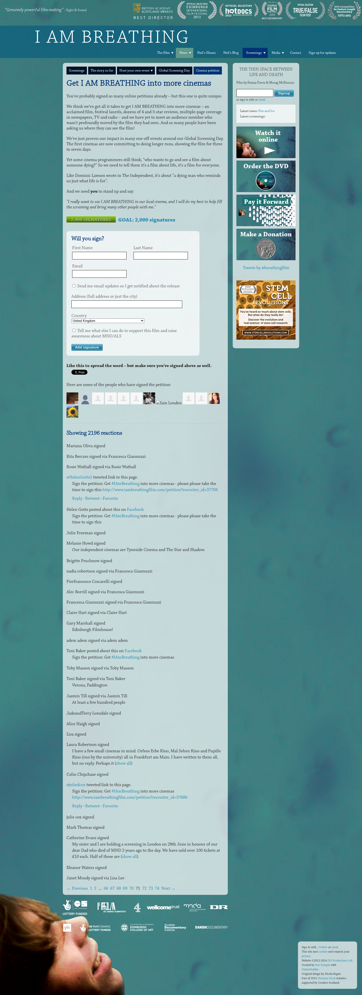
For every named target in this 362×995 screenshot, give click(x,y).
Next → (168, 888)
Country (79, 315)
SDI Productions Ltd (340, 960)
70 (131, 888)
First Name (82, 248)
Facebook (135, 509)
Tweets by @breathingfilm (266, 268)
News (183, 53)
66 (106, 888)
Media (276, 53)
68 (118, 888)
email (262, 100)
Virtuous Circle (327, 978)
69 (125, 888)
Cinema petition (207, 70)
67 (112, 888)
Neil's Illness (206, 53)
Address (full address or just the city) (104, 296)
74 (157, 888)
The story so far (102, 70)
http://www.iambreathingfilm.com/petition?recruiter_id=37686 (129, 797)
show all (123, 763)
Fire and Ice (266, 111)
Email (77, 266)
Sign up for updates (322, 53)
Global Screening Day (174, 70)
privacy (306, 956)
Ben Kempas (322, 965)
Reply (77, 498)
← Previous (77, 888)
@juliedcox (75, 785)
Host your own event (134, 70)
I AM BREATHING (112, 36)
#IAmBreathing (125, 483)
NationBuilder (310, 969)
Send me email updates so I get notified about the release (128, 286)
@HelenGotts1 (79, 477)
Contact (295, 53)
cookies (323, 952)
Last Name (143, 248)
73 (150, 888)
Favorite (110, 498)
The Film (163, 53)
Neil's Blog (231, 53)
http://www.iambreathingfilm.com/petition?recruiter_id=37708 (160, 490)
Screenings (254, 53)
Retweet (92, 498)
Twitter (323, 947)
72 (144, 888)
